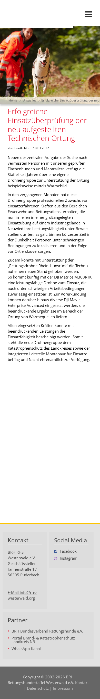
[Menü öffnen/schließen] (88, 14)
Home (13, 100)
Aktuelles (29, 100)
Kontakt (82, 682)
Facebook (68, 551)
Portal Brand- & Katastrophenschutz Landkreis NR (43, 640)
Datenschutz (38, 688)
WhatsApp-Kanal (26, 649)
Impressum (63, 688)
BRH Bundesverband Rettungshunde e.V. (47, 631)
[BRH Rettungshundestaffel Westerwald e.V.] (50, 14)
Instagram (68, 558)
